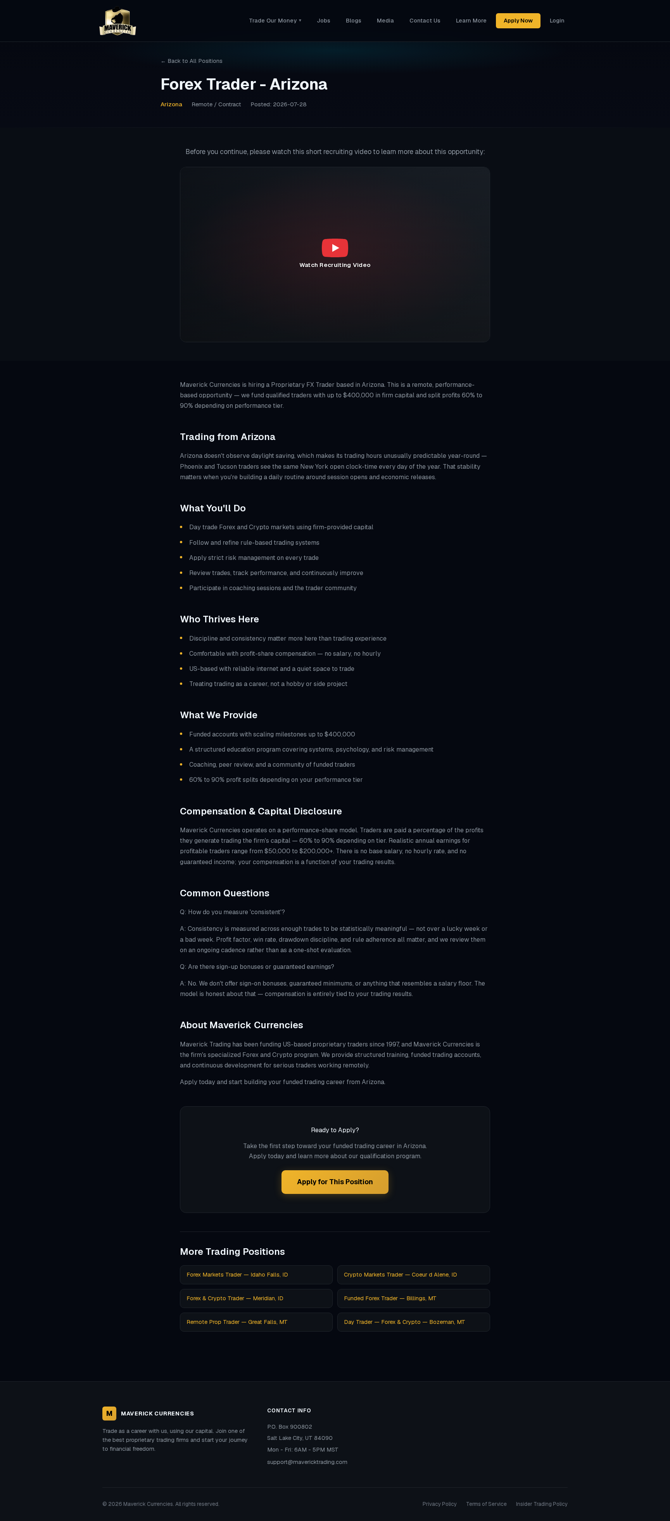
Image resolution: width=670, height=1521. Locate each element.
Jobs (323, 20)
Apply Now (518, 20)
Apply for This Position (335, 1181)
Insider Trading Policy (542, 1503)
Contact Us (424, 20)
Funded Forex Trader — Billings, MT (390, 1298)
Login (557, 20)
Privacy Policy (440, 1503)
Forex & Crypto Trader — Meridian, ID (234, 1298)
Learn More (471, 20)
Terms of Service (486, 1503)
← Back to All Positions (192, 60)
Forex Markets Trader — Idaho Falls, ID (237, 1274)
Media (385, 20)
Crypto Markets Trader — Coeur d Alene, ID (400, 1274)
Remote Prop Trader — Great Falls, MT (237, 1321)
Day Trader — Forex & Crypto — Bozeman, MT (404, 1321)
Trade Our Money (275, 20)
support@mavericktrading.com (307, 1462)
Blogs (353, 20)
